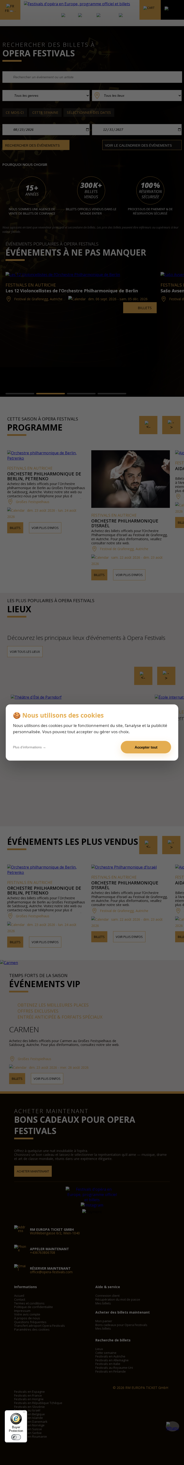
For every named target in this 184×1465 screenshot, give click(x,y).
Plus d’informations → (29, 747)
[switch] (16, 1437)
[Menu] (24, 1413)
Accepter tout (146, 747)
